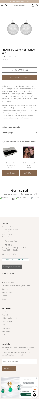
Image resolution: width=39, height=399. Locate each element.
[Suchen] (7, 5)
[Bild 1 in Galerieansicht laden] (19, 27)
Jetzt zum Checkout (19, 77)
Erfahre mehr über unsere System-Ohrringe (17, 286)
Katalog (4, 296)
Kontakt (4, 311)
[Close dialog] (37, 378)
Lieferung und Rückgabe (11, 127)
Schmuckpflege (7, 132)
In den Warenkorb (19, 70)
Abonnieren (9, 368)
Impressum (6, 328)
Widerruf (5, 315)
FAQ (3, 325)
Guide (4, 299)
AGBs (3, 335)
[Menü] (2, 5)
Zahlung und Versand (9, 318)
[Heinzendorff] (19, 5)
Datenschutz (6, 331)
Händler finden (7, 292)
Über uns (5, 289)
